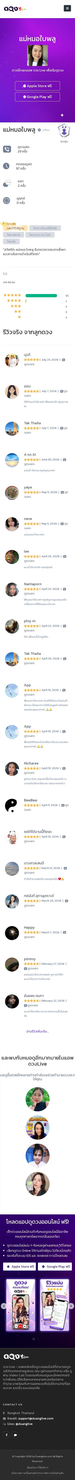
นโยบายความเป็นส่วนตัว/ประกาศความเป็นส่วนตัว (37, 1473)
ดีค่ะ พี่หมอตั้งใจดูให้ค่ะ (36, 637)
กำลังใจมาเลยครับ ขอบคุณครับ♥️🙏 (44, 879)
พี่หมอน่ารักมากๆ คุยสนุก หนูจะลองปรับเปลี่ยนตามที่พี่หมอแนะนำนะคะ (45, 602)
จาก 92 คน (9, 282)
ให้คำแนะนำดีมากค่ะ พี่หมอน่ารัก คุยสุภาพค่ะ (46, 404)
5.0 (5, 273)
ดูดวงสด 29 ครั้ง (23, 149)
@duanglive (24, 1423)
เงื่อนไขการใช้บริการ (37, 1467)
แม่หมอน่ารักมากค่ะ (34, 534)
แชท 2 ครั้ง (22, 183)
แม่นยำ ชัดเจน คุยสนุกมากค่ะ (39, 470)
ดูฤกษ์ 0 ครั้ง (21, 200)
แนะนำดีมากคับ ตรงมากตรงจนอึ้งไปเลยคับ (46, 1014)
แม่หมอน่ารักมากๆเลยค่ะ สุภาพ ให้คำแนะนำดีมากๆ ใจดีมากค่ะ (43, 977)
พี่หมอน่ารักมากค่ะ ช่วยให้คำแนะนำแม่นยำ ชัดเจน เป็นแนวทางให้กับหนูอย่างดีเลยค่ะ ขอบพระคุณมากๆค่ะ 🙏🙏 (46, 705)
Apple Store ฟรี (39, 86)
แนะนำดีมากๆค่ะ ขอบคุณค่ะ (38, 567)
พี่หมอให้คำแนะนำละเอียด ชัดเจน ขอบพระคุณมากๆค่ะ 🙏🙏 (46, 744)
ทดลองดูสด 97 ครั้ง (24, 166)
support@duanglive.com (35, 1418)
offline (46, 130)
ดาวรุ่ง (64, 141)
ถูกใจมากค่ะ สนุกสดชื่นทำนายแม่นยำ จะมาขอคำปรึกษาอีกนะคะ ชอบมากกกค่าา (45, 781)
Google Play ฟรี (39, 96)
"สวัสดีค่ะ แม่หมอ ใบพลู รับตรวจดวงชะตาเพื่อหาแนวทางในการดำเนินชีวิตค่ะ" (34, 251)
